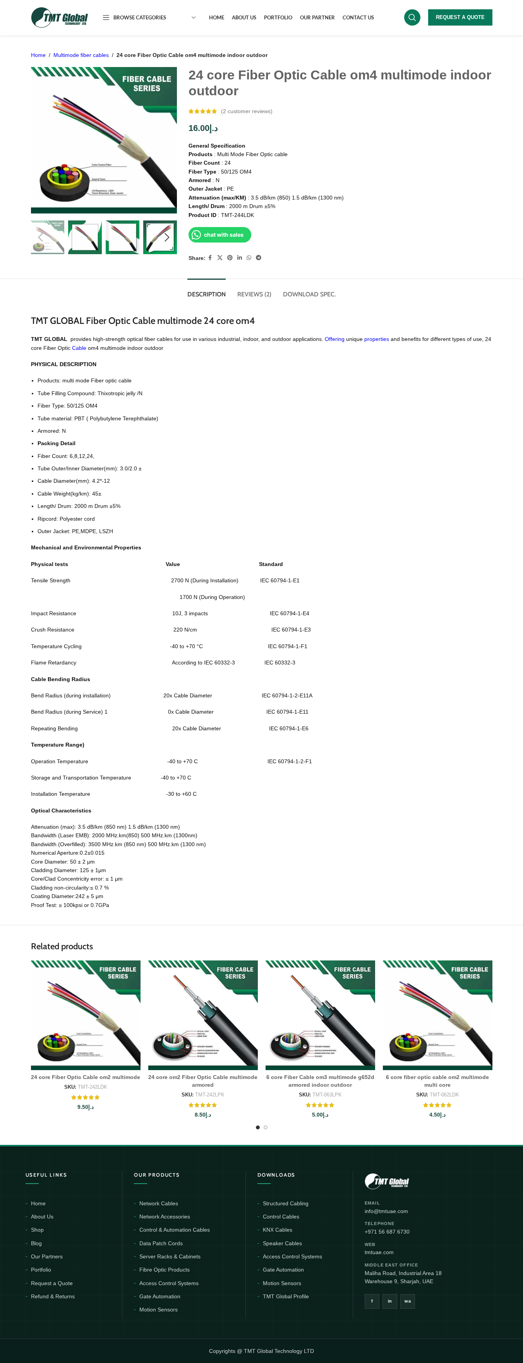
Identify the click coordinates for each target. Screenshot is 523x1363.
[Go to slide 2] (266, 1127)
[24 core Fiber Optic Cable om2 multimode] (86, 1015)
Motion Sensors (158, 1309)
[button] (40, 237)
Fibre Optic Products (164, 1270)
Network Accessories (164, 1216)
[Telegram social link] (259, 258)
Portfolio (41, 1270)
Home (38, 55)
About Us (42, 1216)
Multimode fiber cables (81, 55)
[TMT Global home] (404, 1180)
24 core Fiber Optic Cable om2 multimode (85, 1077)
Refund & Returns (53, 1296)
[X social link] (220, 258)
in (390, 1301)
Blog (36, 1243)
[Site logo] (60, 17)
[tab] (206, 290)
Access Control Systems (169, 1283)
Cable (80, 348)
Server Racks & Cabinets (170, 1256)
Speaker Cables (282, 1243)
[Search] (412, 17)
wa (408, 1301)
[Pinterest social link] (230, 258)
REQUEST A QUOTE (460, 17)
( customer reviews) (247, 111)
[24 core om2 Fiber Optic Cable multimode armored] (203, 1015)
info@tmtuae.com (386, 1211)
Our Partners (47, 1256)
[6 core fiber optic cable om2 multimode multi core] (437, 1015)
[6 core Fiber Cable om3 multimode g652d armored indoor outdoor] (320, 1015)
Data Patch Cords (161, 1243)
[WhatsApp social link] (249, 258)
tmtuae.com (379, 1252)
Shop (37, 1230)
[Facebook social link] (210, 258)
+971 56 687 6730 (387, 1232)
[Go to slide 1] (258, 1127)
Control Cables (281, 1216)
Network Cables (158, 1203)
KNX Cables (277, 1230)
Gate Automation (159, 1296)
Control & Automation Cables (174, 1230)
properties (377, 339)
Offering (335, 339)
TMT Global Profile (286, 1296)
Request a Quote (52, 1283)
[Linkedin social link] (239, 258)
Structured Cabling (286, 1203)
